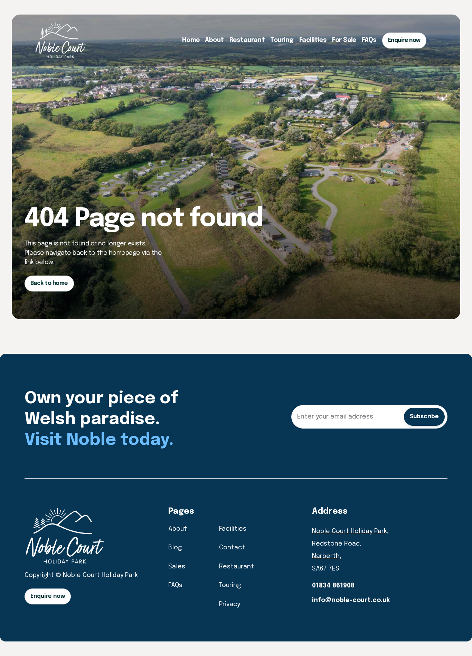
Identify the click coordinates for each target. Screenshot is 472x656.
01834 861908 (333, 586)
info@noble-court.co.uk (351, 600)
